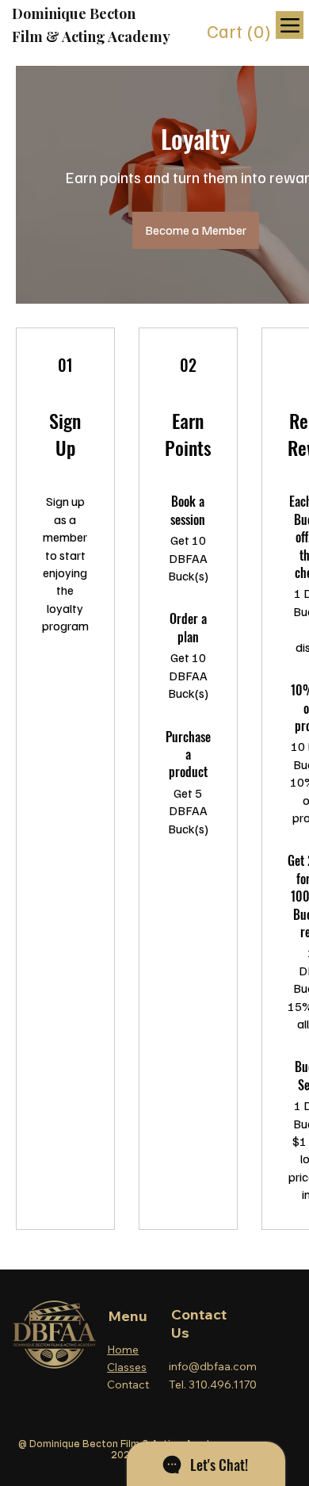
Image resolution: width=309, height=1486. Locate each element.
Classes (127, 1367)
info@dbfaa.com (213, 1366)
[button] (241, 32)
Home (123, 1349)
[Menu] (289, 25)
